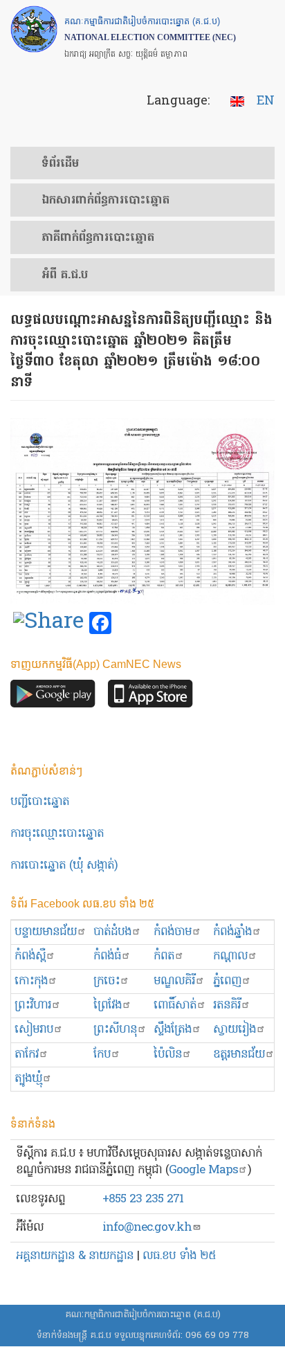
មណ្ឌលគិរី (174, 981)
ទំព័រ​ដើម (60, 164)
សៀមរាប (34, 1029)
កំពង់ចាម (173, 932)
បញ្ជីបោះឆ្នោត (39, 802)
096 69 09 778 (217, 1335)
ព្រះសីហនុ (115, 1029)
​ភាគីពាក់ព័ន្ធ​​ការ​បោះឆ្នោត (98, 238)
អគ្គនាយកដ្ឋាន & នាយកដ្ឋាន (75, 1256)
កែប (102, 1054)
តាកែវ (27, 1054)
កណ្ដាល (230, 956)
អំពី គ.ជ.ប (65, 275)
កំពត (164, 956)
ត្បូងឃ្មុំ (28, 1078)
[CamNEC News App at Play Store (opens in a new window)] (52, 697)
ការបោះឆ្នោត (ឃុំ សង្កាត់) (64, 865)
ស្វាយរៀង (234, 1029)
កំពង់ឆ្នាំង (232, 932)
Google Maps (203, 1170)
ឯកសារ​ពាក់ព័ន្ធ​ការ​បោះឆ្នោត (105, 201)
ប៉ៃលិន (168, 1054)
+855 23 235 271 (142, 1199)
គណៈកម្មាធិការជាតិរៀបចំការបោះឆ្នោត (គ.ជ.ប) (143, 1314)
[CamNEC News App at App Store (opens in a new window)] (150, 697)
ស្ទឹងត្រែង (173, 1029)
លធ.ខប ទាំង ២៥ (179, 1256)
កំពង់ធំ (107, 956)
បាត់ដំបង (112, 932)
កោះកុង (31, 981)
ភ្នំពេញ (227, 981)
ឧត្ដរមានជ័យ (239, 1054)
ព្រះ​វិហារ (33, 1005)
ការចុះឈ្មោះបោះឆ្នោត (57, 833)
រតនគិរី (227, 1005)
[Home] (33, 29)
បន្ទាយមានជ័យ (46, 932)
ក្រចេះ (106, 981)
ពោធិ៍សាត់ (175, 1005)
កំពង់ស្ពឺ (30, 956)
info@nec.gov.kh (147, 1227)
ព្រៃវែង (107, 1005)
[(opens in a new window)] (48, 623)
